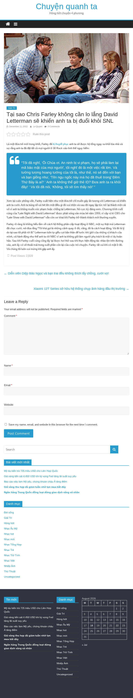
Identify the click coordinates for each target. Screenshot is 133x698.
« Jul (84, 644)
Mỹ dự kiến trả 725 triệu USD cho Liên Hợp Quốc (31, 470)
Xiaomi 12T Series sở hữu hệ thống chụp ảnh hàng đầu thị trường (81, 288)
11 (91, 619)
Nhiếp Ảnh (9, 566)
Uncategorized (12, 576)
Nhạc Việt (9, 560)
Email (8, 385)
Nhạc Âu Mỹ (10, 528)
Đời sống (9, 512)
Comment (10, 315)
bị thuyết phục (61, 144)
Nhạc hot (9, 533)
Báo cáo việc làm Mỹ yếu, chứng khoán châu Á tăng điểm (35, 481)
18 (91, 625)
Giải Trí (11, 108)
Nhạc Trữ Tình (12, 555)
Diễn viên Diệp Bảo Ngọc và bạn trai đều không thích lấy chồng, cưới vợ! (56, 273)
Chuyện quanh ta (66, 6)
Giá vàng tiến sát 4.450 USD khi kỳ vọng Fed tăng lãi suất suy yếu (40, 476)
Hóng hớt (9, 523)
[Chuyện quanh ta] (8, 24)
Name (8, 365)
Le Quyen (38, 126)
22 (117, 625)
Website (8, 404)
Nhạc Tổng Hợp (12, 544)
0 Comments (53, 126)
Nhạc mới (9, 539)
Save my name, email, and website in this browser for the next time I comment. (53, 424)
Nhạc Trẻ (9, 550)
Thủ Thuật (9, 571)
